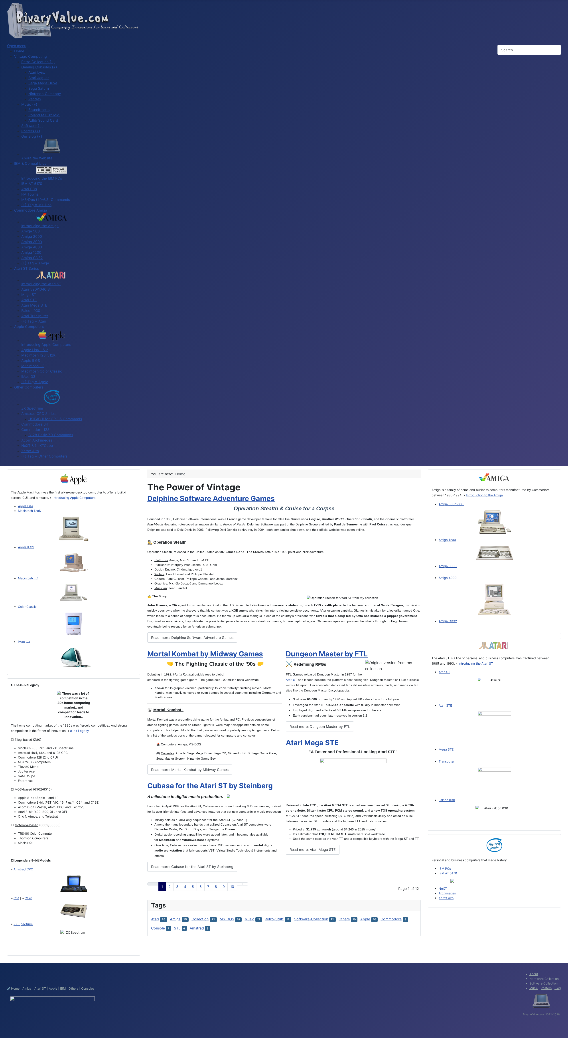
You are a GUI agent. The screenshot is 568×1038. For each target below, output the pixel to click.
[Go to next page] (240, 883)
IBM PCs (445, 868)
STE (177, 928)
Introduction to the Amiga (484, 495)
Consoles (87, 988)
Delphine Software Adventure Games (211, 498)
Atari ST (291, 679)
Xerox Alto (446, 898)
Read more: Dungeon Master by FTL (320, 726)
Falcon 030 (447, 800)
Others (344, 919)
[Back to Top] (562, 1032)
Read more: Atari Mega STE (313, 849)
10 (232, 886)
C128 (28, 898)
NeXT (443, 888)
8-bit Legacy (79, 731)
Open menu (16, 46)
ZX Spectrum (23, 924)
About (533, 974)
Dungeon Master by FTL (327, 654)
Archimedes (447, 893)
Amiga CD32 (448, 621)
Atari (155, 919)
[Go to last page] (245, 883)
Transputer (446, 761)
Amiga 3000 (448, 566)
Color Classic (27, 606)
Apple (365, 919)
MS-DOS (227, 919)
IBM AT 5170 (448, 873)
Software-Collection (311, 919)
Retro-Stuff (274, 919)
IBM (63, 988)
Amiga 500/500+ (451, 504)
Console (158, 928)
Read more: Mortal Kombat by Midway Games (190, 769)
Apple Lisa (25, 506)
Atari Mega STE (312, 742)
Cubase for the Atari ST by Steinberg (210, 785)
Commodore (391, 919)
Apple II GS (26, 547)
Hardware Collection (544, 979)
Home (15, 988)
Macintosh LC (28, 578)
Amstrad (197, 928)
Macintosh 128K (29, 511)
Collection (200, 919)
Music (249, 919)
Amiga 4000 (448, 578)
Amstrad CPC (23, 869)
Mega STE (446, 749)
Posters (546, 988)
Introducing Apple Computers (74, 497)
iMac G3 (24, 642)
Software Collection (543, 983)
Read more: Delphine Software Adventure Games (192, 637)
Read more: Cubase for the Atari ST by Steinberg (192, 866)
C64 (16, 898)
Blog (557, 988)
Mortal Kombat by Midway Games (205, 654)
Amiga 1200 (447, 540)
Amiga (175, 919)
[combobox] (529, 50)
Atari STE (445, 705)
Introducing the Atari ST (475, 663)
